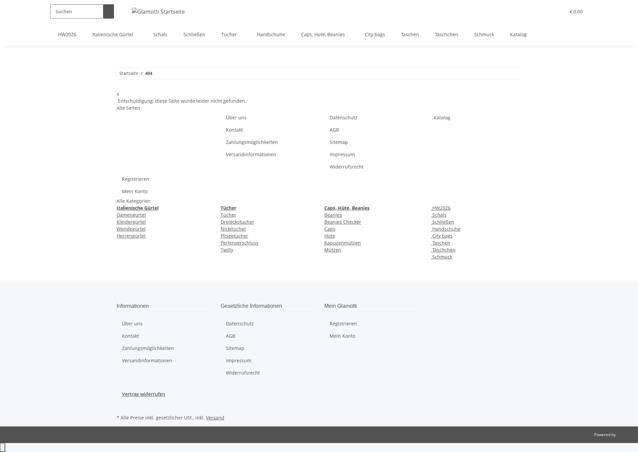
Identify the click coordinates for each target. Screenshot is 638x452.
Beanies (333, 215)
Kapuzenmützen (342, 243)
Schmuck (441, 257)
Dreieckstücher (237, 222)
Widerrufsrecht (347, 167)
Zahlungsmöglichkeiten (252, 142)
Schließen (442, 222)
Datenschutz (344, 117)
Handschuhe (446, 229)
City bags (442, 236)
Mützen (332, 250)
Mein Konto (135, 191)
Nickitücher (233, 229)
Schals (439, 215)
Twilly (227, 250)
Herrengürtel (131, 236)
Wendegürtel (131, 229)
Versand (215, 417)
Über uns (236, 117)
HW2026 (441, 208)
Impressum (342, 154)
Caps (329, 229)
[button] (547, 11)
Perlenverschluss (240, 243)
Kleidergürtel (131, 222)
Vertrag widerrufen (143, 394)
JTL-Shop (625, 434)
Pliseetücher (234, 236)
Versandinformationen (251, 154)
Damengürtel (131, 215)
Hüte (329, 236)
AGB (334, 130)
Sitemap (339, 142)
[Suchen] (108, 11)
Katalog (518, 34)
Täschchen (443, 250)
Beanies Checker (342, 222)
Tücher (228, 215)
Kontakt (234, 130)
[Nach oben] (2, 447)
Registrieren (135, 179)
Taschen (440, 243)
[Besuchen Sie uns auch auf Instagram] (122, 405)
